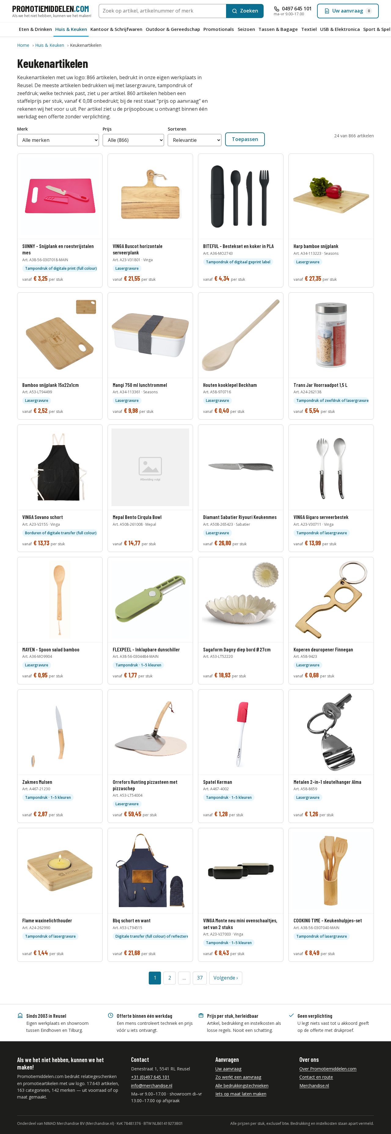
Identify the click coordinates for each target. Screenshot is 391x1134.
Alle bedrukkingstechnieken (242, 1085)
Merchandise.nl (314, 1085)
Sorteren (177, 129)
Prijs (107, 129)
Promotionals (218, 29)
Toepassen (245, 139)
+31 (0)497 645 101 (150, 1077)
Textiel (309, 29)
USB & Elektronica (340, 29)
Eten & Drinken (35, 29)
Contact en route (316, 1077)
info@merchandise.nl (151, 1085)
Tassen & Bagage (278, 29)
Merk (22, 129)
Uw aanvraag (228, 1069)
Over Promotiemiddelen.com (327, 1069)
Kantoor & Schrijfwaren (116, 29)
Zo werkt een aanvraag (238, 1077)
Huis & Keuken (71, 29)
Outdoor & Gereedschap (173, 29)
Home (23, 45)
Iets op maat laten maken (240, 1094)
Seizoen (246, 29)
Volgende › (226, 977)
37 (200, 977)
